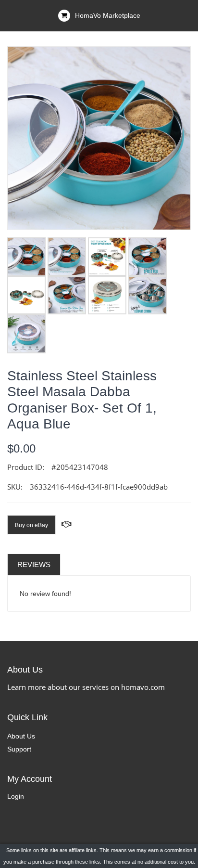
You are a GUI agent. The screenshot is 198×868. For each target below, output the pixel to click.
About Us (21, 736)
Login (15, 796)
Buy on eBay (31, 525)
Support (19, 749)
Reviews (33, 564)
